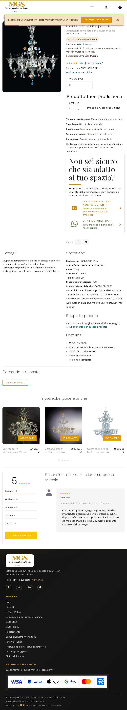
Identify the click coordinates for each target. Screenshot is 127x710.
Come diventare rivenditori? (21, 636)
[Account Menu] (106, 6)
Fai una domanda (15, 383)
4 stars (11, 499)
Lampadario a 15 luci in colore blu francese (98, 452)
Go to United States (96, 19)
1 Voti (81, 63)
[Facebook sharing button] (78, 242)
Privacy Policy (13, 612)
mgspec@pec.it (20, 651)
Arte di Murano (84, 44)
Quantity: (74, 103)
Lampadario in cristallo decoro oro (55, 452)
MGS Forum (12, 626)
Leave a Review (21, 535)
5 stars (11, 491)
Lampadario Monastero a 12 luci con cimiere (14, 452)
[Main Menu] (92, 6)
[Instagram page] (19, 587)
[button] (59, 460)
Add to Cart (27, 438)
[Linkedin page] (29, 587)
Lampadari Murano (88, 56)
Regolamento (13, 631)
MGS (59, 706)
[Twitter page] (40, 587)
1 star (10, 523)
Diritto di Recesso (15, 656)
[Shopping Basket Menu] (120, 6)
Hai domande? (95, 63)
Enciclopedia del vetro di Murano (24, 617)
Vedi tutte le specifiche (79, 72)
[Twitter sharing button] (86, 242)
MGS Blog (11, 622)
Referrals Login (14, 641)
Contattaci (37, 580)
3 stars (11, 507)
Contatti (10, 607)
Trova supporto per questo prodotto (86, 326)
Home (9, 602)
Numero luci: (76, 79)
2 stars (11, 515)
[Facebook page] (8, 587)
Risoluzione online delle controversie (26, 646)
